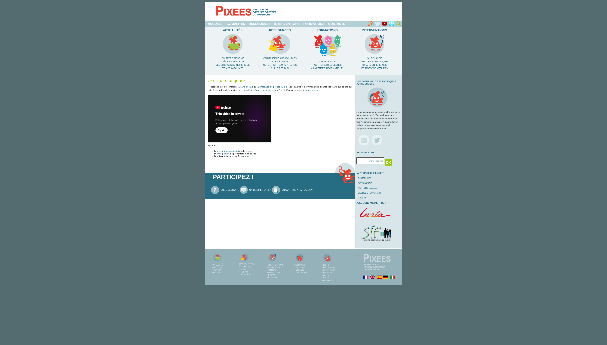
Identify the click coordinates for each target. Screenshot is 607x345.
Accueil (215, 23)
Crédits (362, 198)
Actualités (235, 23)
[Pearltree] (391, 24)
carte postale (246, 86)
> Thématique (245, 267)
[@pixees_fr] (377, 140)
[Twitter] (377, 24)
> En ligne (299, 267)
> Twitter (216, 270)
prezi (247, 156)
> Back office (328, 280)
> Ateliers (271, 270)
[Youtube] (384, 24)
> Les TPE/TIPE (300, 272)
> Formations (273, 272)
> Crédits (326, 278)
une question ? (230, 190)
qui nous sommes (311, 90)
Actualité (217, 265)
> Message (299, 270)
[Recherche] (398, 24)
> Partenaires (328, 268)
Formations (313, 23)
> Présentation (329, 270)
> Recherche (245, 274)
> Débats (271, 275)
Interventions (287, 23)
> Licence (326, 275)
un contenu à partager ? (297, 190)
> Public (243, 269)
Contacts (336, 23)
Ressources (259, 23)
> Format (243, 272)
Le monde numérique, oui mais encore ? (260, 90)
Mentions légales (367, 188)
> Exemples (272, 278)
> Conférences (274, 267)
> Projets (216, 272)
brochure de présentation (273, 86)
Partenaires (364, 178)
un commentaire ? (260, 190)
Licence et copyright (369, 193)
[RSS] (371, 24)
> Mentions (327, 273)
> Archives (217, 267)
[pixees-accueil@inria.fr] (364, 140)
